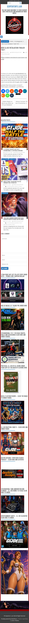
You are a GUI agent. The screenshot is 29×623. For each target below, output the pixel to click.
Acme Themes (15, 620)
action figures (10, 186)
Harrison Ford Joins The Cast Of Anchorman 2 (21, 102)
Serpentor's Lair (14, 6)
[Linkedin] (16, 91)
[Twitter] (7, 91)
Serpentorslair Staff (16, 52)
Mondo (10, 224)
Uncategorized (5, 124)
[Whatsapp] (7, 95)
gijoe (8, 54)
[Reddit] (12, 91)
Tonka (20, 186)
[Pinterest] (20, 91)
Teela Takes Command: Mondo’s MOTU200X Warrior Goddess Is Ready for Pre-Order (13, 218)
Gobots (16, 186)
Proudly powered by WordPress (9, 619)
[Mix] (3, 95)
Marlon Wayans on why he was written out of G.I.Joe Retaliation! (7, 103)
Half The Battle (5, 159)
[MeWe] (25, 91)
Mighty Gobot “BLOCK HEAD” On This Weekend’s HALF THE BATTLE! (12, 182)
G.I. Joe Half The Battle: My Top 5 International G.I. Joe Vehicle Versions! (13, 149)
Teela (13, 224)
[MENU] (1, 37)
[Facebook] (3, 91)
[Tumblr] (12, 95)
